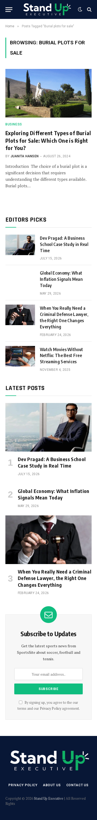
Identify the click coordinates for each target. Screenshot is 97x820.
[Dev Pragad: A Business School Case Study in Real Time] (20, 245)
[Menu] (8, 10)
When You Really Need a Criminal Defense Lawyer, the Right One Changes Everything (54, 578)
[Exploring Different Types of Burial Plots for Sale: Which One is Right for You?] (48, 93)
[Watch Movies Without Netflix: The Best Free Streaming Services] (20, 356)
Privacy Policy (50, 708)
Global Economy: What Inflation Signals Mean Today (61, 279)
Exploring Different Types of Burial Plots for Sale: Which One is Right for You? (48, 140)
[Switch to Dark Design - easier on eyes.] (80, 9)
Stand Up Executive (48, 798)
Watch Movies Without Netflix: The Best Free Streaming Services (61, 356)
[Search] (89, 10)
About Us (52, 785)
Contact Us (77, 785)
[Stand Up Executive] (46, 9)
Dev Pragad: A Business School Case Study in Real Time (64, 244)
